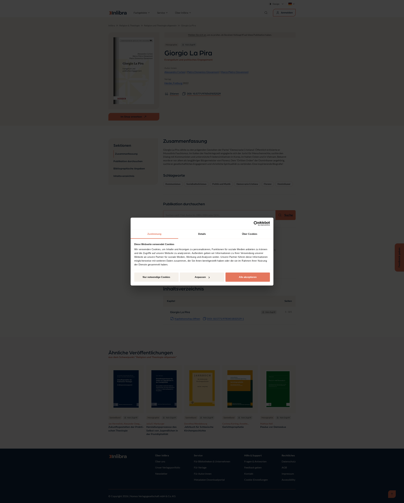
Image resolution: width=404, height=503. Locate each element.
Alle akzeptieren (248, 277)
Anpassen (200, 277)
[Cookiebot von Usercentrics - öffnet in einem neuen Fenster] (256, 223)
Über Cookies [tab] (249, 234)
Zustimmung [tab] (154, 234)
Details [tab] (202, 234)
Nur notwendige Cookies (156, 277)
